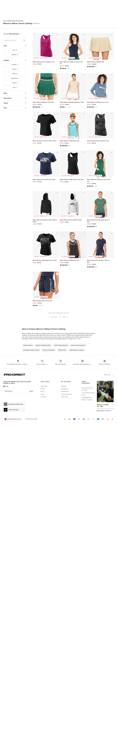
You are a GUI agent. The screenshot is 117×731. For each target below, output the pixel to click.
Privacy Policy (64, 397)
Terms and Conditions (66, 394)
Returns (43, 391)
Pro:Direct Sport (33, 419)
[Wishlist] (57, 35)
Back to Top (107, 375)
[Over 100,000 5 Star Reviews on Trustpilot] (18, 362)
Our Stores (43, 397)
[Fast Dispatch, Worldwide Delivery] (82, 362)
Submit (31, 391)
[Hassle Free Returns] (42, 362)
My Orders (63, 386)
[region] (58, 347)
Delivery (43, 389)
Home (4, 20)
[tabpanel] (18, 391)
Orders (42, 394)
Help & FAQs (44, 386)
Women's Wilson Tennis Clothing (15, 20)
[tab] (6, 386)
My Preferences (65, 391)
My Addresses (64, 389)
